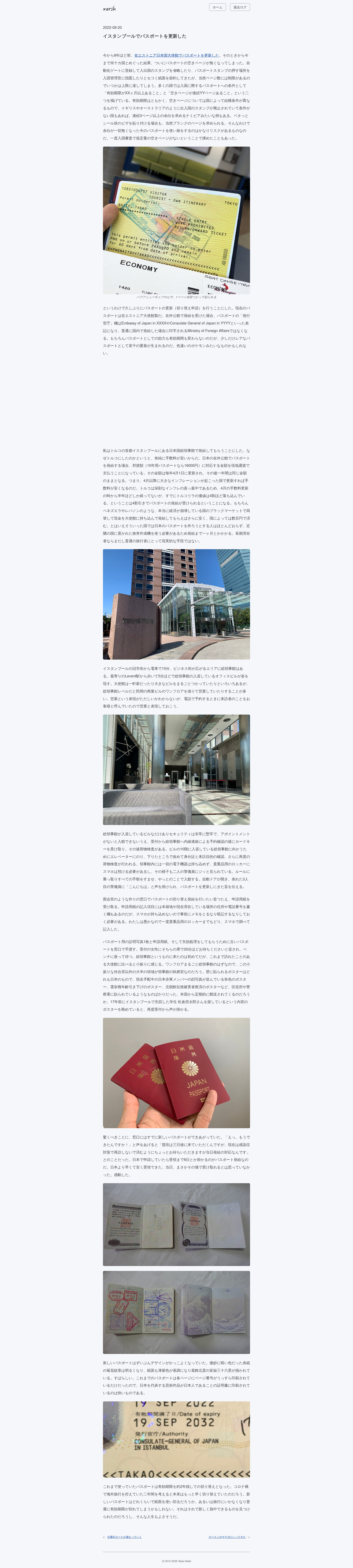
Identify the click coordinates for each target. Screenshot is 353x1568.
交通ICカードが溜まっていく (124, 1537)
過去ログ (240, 7)
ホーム (217, 7)
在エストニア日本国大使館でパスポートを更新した (176, 55)
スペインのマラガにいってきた (227, 1537)
